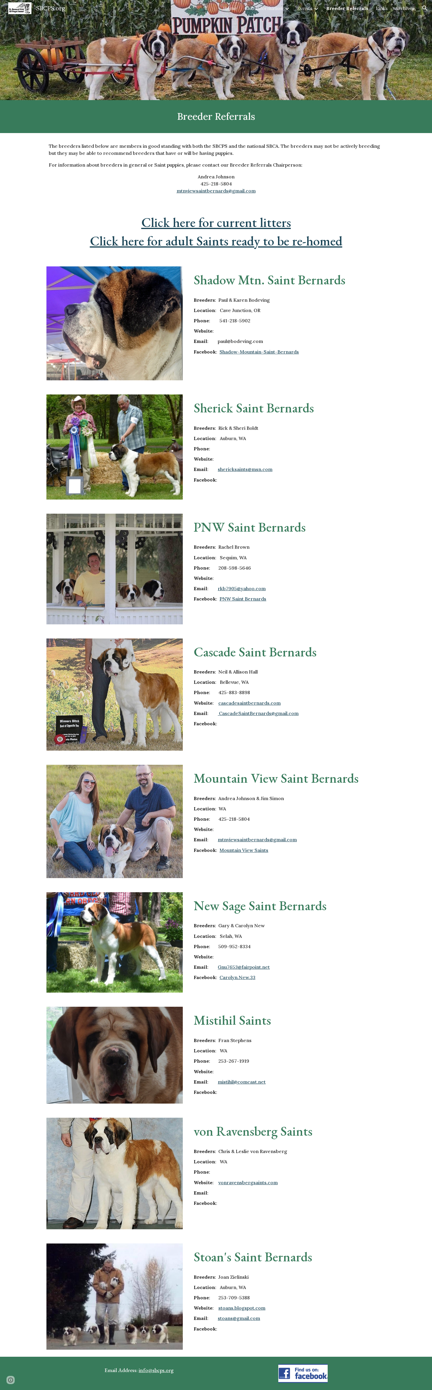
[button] (425, 8)
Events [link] (304, 8)
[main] (216, 116)
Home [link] (230, 8)
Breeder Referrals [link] (347, 8)
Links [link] (382, 8)
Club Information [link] (264, 8)
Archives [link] (404, 8)
